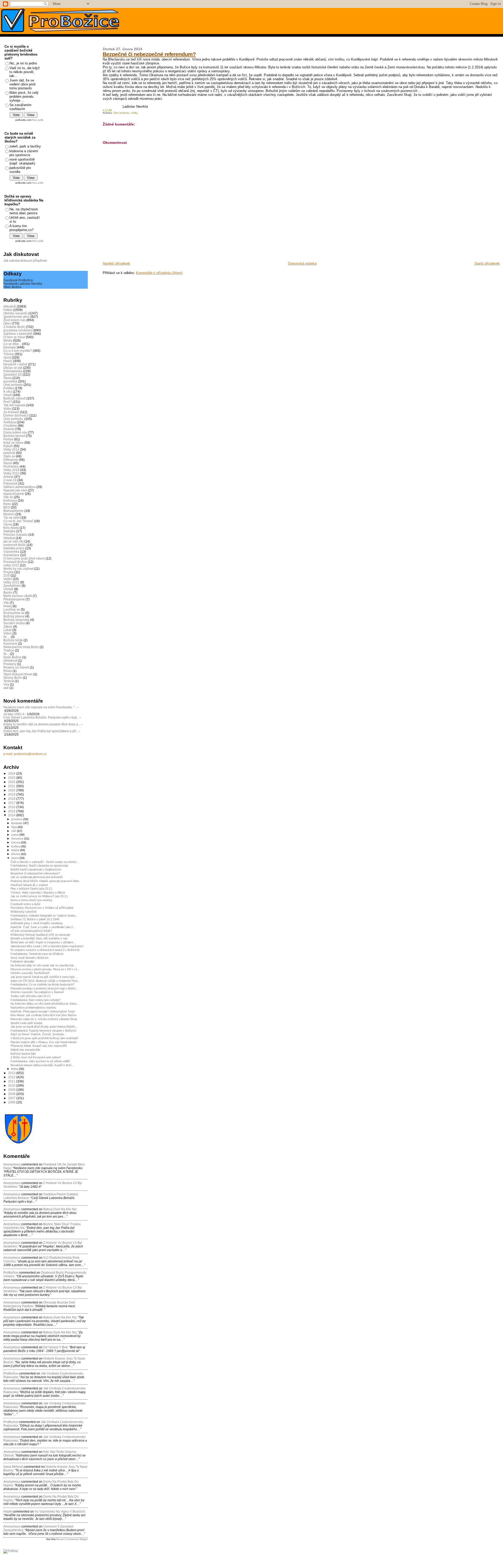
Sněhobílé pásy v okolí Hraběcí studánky (36, 923)
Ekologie (9, 347)
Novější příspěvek (116, 263)
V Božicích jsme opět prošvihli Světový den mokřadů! (44, 1038)
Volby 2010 (11, 473)
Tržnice (8, 354)
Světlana (9, 422)
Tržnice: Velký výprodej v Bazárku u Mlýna (37, 892)
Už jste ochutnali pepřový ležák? (31, 930)
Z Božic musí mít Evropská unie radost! (35, 1057)
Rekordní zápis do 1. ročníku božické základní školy (43, 1019)
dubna (15, 850)
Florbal (8, 439)
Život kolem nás (14, 320)
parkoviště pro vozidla (20, 170)
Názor (7, 463)
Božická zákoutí (14, 398)
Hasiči (7, 361)
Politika (8, 388)
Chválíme (10, 425)
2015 (12, 811)
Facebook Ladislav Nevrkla (22, 283)
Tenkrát (8, 681)
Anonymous (11, 1164)
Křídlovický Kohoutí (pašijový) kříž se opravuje (40, 934)
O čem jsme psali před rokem (24, 558)
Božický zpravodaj (16, 619)
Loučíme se (11, 609)
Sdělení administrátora (19, 487)
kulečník (9, 453)
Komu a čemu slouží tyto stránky (31, 900)
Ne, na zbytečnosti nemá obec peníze (23, 211)
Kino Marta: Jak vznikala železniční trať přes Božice (43, 1015)
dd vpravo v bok (55, 1347)
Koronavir (10, 643)
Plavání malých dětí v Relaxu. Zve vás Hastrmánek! (43, 1042)
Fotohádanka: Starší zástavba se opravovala (39, 865)
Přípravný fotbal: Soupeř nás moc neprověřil (38, 1045)
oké (6, 687)
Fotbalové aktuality (22, 961)
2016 (12, 807)
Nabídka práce (13, 548)
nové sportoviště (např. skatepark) (22, 161)
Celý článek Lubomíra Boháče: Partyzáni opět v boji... (41, 717)
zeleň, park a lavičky (25, 146)
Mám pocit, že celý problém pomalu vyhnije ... (24, 96)
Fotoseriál (10, 483)
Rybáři (8, 446)
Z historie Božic (14, 326)
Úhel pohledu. (13, 418)
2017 (12, 802)
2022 (12, 782)
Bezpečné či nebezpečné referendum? (149, 54)
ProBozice (10, 1422)
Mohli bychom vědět (17, 596)
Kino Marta (11, 527)
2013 (12, 1073)
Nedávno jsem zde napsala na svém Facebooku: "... (40, 707)
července (17, 838)
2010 (12, 1085)
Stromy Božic (12, 677)
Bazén (8, 592)
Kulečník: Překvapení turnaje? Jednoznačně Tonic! (42, 1011)
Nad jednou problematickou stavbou (33, 1007)
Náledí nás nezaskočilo (25, 1049)
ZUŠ (6, 575)
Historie (8, 429)
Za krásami (11, 412)
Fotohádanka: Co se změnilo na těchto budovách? (42, 984)
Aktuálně (9, 306)
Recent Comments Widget (72, 1539)
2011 (12, 1081)
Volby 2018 (11, 470)
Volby (134, 112)
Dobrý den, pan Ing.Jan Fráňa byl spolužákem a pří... (40, 731)
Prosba (8, 572)
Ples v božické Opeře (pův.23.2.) (31, 888)
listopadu (17, 823)
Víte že (8, 497)
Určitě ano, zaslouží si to (24, 219)
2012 (12, 1077)
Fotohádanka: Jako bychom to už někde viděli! (40, 1061)
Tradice (8, 650)
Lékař (7, 630)
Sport (7, 357)
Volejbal (9, 538)
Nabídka (9, 531)
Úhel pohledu (121, 112)
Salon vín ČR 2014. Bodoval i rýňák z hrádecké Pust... (45, 980)
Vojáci (7, 579)
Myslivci (9, 514)
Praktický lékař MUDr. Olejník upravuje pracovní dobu (44, 881)
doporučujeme (13, 493)
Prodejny (9, 664)
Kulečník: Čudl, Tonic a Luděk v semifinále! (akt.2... (42, 927)
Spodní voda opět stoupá (26, 1023)
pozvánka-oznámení (17, 330)
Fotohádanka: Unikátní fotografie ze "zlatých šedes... (44, 915)
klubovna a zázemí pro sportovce (23, 153)
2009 (12, 1089)
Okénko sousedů (15, 313)
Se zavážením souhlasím (20, 107)
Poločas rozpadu (15, 534)
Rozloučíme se (14, 613)
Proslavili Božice (15, 561)
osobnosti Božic (14, 544)
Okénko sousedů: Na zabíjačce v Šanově (37, 992)
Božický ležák (13, 640)
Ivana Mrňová (13, 1467)
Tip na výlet (11, 517)
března (16, 854)
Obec (7, 323)
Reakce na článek (16, 667)
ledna (15, 1068)
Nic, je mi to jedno (23, 63)
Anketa (8, 476)
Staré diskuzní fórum (17, 674)
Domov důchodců (16, 415)
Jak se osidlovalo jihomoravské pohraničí (36, 877)
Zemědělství (12, 585)
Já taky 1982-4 (13, 714)
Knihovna (10, 500)
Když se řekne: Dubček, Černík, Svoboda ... (38, 1034)
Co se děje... (12, 344)
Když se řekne (13, 442)
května (16, 846)
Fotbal (7, 309)
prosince (17, 819)
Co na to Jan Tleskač (18, 521)
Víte (6, 602)
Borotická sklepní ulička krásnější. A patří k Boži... (42, 1065)
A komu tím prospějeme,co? (21, 228)
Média (7, 340)
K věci (7, 391)
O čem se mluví (14, 337)
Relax (7, 670)
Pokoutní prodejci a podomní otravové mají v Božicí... (44, 988)
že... (6, 653)
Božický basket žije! (23, 1053)
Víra (6, 684)
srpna (15, 834)
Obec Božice (12, 287)
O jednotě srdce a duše (25, 904)
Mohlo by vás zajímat (18, 568)
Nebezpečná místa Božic (21, 647)
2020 (12, 790)
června (16, 842)
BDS (6, 507)
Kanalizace (11, 555)
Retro (7, 504)
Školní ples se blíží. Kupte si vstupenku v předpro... (43, 942)
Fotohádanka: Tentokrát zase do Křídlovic (37, 953)
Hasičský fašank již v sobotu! (29, 884)
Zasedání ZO (12, 374)
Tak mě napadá (14, 405)
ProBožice (10, 1272)
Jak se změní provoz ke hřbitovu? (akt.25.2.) (39, 896)
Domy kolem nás (15, 432)
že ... (6, 636)
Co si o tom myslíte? (17, 350)
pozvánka (10, 381)
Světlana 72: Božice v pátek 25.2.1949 (34, 919)
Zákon (7, 626)
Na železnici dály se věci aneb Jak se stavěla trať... (43, 965)
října (14, 827)
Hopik (7, 1511)
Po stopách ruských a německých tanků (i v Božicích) (45, 949)
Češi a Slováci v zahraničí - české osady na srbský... (44, 861)
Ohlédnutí (10, 660)
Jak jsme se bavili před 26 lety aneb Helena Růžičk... (44, 1026)
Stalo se (9, 456)
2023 (12, 777)
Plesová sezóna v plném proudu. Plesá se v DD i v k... (45, 969)
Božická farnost (14, 435)
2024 (12, 773)
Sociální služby (14, 623)
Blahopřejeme (13, 510)
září (14, 831)
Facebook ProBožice (18, 280)
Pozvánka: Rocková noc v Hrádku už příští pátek (42, 907)
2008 (12, 1094)
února (15, 857)
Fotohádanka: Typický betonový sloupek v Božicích (43, 1030)
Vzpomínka (11, 551)
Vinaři (7, 395)
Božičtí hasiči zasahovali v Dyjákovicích (35, 869)
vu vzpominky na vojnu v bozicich (60, 1511)
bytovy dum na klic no (59, 1209)
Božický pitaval (14, 616)
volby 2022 (11, 565)
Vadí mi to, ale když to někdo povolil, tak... (24, 72)
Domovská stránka (302, 263)
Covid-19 (10, 480)
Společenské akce (16, 316)
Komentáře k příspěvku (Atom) (159, 273)
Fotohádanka (12, 371)
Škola (7, 378)
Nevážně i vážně (15, 364)
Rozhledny (11, 466)
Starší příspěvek (487, 263)
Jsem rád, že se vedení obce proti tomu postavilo (22, 84)
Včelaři (8, 589)
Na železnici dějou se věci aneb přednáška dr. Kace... (44, 1003)
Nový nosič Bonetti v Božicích (29, 957)
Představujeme (14, 599)
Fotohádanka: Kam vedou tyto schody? (35, 999)
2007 (12, 1098)
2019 (12, 794)
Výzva (7, 524)
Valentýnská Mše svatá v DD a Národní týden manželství (46, 946)
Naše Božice (12, 657)
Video (7, 633)
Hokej (7, 606)
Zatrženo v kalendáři (17, 333)
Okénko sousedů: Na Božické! (30, 972)
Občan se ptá (12, 367)
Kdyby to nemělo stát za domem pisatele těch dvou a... (41, 724)
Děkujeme (10, 459)
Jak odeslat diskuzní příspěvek (25, 260)
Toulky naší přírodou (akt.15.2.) (30, 996)
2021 (12, 786)
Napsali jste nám (15, 490)
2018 (12, 798)
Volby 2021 (11, 582)
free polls (37, 119)
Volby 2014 (11, 449)
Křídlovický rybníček (23, 911)
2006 (12, 1102)
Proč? (7, 401)
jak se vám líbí (13, 541)
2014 (12, 815)
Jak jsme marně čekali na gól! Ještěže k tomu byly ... (44, 976)
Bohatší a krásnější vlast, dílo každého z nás (39, 938)
